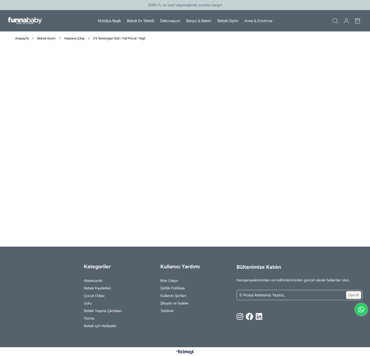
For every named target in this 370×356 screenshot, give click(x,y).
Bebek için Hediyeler (100, 326)
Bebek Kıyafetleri (97, 288)
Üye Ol (354, 295)
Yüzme (89, 318)
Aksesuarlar (93, 280)
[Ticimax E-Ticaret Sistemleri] (185, 352)
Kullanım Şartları (173, 295)
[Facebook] (249, 316)
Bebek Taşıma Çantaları (103, 310)
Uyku (88, 303)
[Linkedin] (259, 316)
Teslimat (167, 310)
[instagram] (240, 316)
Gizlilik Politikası (172, 288)
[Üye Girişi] (346, 21)
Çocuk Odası (94, 295)
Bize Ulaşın (169, 280)
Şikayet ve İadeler (174, 303)
